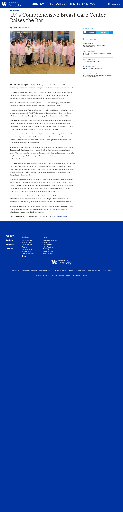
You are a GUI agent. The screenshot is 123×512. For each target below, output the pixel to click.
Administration (47, 245)
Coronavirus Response (50, 240)
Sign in (110, 270)
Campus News (27, 240)
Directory (84, 276)
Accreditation (76, 276)
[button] (116, 4)
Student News (26, 242)
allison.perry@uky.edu (60, 216)
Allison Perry (16, 28)
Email (104, 270)
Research (25, 247)
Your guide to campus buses (91, 61)
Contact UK (46, 242)
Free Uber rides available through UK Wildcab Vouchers (97, 53)
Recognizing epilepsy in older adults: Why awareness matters (96, 45)
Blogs (24, 256)
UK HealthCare (15, 10)
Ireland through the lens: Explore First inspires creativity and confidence (97, 75)
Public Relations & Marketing (48, 248)
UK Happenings (27, 249)
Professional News (28, 254)
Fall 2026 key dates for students (92, 68)
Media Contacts (47, 253)
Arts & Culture (26, 251)
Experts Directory (48, 251)
